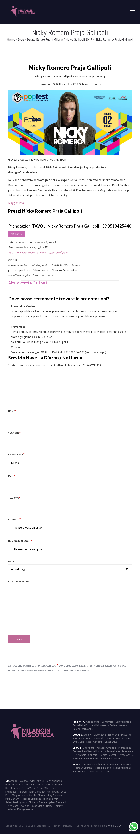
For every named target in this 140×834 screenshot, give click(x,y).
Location (116, 738)
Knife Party (53, 791)
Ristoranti (113, 734)
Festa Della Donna (83, 725)
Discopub (90, 738)
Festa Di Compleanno (94, 764)
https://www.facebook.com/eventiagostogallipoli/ (38, 252)
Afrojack (13, 780)
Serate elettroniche (109, 758)
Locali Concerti (94, 741)
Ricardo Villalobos (32, 798)
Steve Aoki (61, 802)
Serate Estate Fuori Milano (45, 39)
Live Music (80, 754)
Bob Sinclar (11, 784)
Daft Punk (47, 784)
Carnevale (107, 721)
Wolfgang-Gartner (24, 809)
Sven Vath (12, 805)
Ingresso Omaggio (106, 747)
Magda (16, 795)
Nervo (41, 795)
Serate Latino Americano (120, 751)
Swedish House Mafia (32, 805)
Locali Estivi (103, 738)
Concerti (92, 754)
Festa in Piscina (102, 767)
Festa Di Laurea (83, 767)
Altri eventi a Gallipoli (27, 282)
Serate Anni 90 (126, 754)
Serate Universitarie (86, 758)
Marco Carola (29, 795)
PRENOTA (17, 234)
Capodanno (92, 721)
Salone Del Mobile (83, 728)
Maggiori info (16, 203)
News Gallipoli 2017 (78, 39)
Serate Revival (108, 754)
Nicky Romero (54, 795)
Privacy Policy (112, 826)
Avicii (32, 780)
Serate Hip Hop (95, 751)
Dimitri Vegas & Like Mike (35, 788)
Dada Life (35, 784)
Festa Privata (80, 771)
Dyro (53, 788)
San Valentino (123, 721)
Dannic (59, 784)
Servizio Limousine (100, 771)
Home (11, 39)
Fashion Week (117, 725)
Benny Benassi (54, 780)
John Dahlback (37, 791)
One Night (88, 747)
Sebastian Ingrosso (16, 802)
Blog (21, 39)
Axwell (40, 780)
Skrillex (33, 802)
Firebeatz (10, 791)
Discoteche (100, 734)
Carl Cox (23, 784)
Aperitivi (86, 734)
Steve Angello (46, 802)
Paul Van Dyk (12, 798)
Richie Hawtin (50, 798)
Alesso (24, 780)
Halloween (101, 725)
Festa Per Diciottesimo (121, 764)
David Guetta (12, 788)
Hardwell (23, 791)
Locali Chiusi (111, 741)
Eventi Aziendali (122, 767)
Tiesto (49, 805)
